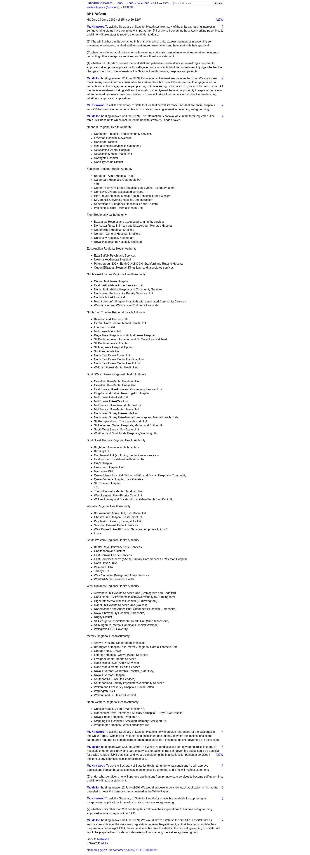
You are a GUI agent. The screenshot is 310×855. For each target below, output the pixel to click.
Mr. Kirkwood (96, 26)
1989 (130, 3)
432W (219, 754)
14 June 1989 (161, 3)
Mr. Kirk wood (96, 765)
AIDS (104, 843)
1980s (120, 3)
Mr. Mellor (93, 78)
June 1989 (143, 3)
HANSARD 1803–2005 (99, 3)
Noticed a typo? (97, 850)
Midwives (103, 839)
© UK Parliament (146, 850)
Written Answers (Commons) (103, 7)
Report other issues (121, 850)
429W (219, 19)
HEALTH (128, 7)
